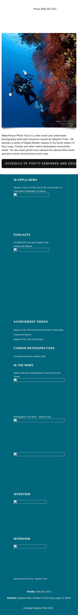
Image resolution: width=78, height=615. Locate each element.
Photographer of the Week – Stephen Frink (32, 417)
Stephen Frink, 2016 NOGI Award (28, 339)
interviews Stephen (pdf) (30, 356)
